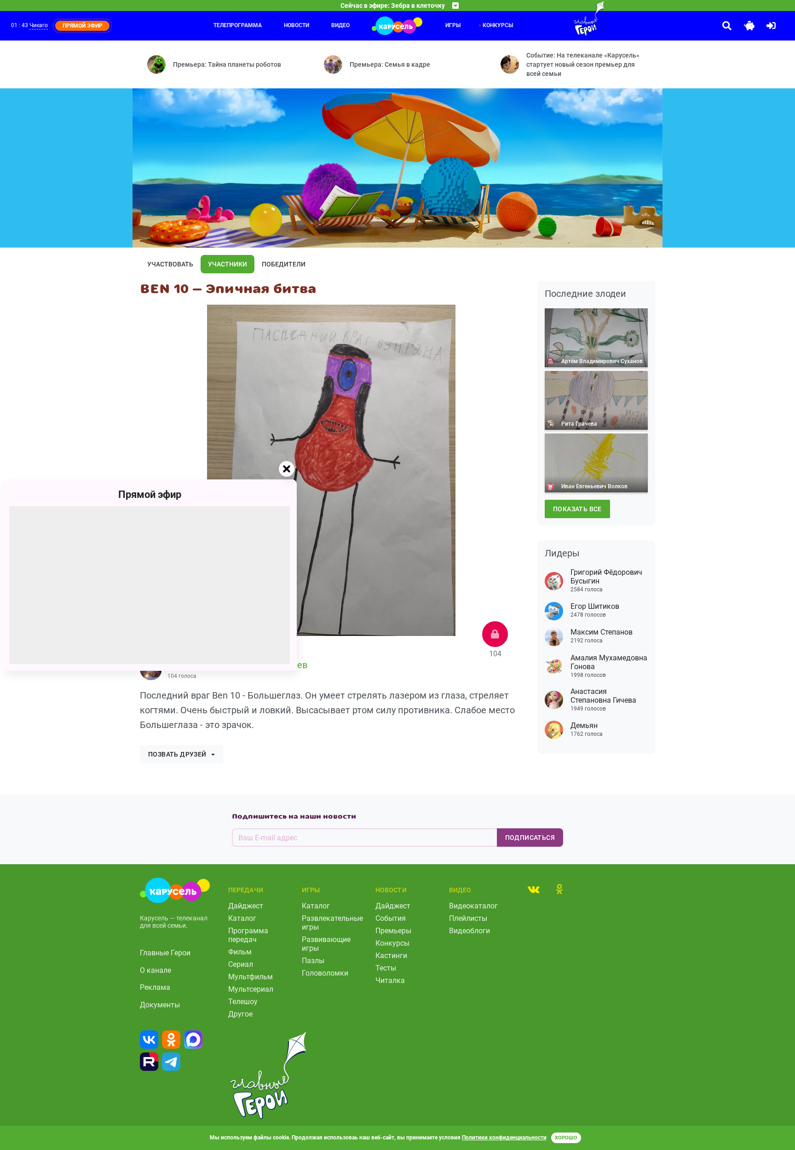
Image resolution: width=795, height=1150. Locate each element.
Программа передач (248, 935)
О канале (155, 970)
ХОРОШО (566, 1138)
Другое (240, 1014)
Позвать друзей (177, 754)
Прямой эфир (149, 494)
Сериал (240, 964)
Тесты (385, 968)
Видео (340, 25)
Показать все (577, 509)
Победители (283, 264)
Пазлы (313, 960)
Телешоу (243, 1001)
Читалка (390, 980)
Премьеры (393, 930)
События (390, 918)
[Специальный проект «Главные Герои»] (559, 18)
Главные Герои (165, 952)
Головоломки (325, 973)
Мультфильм (250, 976)
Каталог (242, 918)
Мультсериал (250, 989)
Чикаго (38, 25)
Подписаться (530, 837)
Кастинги (391, 955)
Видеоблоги (469, 930)
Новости (296, 25)
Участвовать (170, 264)
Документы (160, 1004)
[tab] (534, 889)
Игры (453, 25)
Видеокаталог (473, 906)
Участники (227, 264)
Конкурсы (498, 25)
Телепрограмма (237, 25)
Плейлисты (468, 918)
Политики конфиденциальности (504, 1137)
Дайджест (245, 906)
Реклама (155, 987)
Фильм (240, 952)
